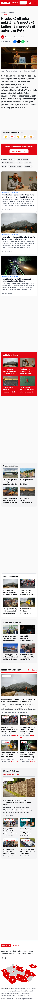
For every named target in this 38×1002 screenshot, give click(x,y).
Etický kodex (22, 951)
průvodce (28, 166)
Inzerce (30, 953)
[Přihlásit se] (30, 2)
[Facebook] (2, 958)
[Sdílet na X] (19, 41)
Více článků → (32, 670)
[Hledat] (25, 2)
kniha (19, 163)
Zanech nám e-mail (19, 151)
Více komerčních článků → (12, 774)
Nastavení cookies (7, 953)
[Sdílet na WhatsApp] (23, 41)
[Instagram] (5, 958)
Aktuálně (4, 12)
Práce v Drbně (21, 953)
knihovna (28, 163)
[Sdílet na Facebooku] (15, 41)
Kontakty (32, 951)
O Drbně (13, 951)
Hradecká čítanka (8, 163)
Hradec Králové (23, 159)
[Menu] (35, 2)
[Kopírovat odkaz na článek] (27, 41)
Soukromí (4, 951)
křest (4, 166)
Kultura (11, 12)
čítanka (11, 159)
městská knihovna (15, 166)
